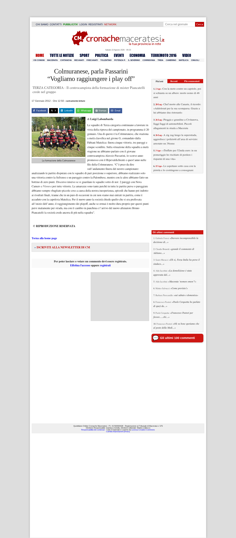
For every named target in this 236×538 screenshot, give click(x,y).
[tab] (159, 81)
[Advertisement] (120, 296)
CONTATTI (56, 24)
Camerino (171, 60)
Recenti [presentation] (174, 81)
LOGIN (83, 24)
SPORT (84, 55)
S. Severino (134, 60)
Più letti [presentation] (159, 81)
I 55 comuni (39, 60)
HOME (40, 55)
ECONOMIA (137, 55)
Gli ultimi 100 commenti (177, 338)
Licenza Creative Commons (143, 430)
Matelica (183, 60)
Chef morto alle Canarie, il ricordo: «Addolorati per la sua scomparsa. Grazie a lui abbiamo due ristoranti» (177, 108)
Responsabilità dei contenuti (93, 430)
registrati (105, 265)
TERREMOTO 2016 (164, 55)
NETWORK (110, 24)
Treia (160, 60)
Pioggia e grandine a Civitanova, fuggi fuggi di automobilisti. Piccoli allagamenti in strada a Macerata (176, 124)
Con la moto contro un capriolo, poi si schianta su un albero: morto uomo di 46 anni (177, 93)
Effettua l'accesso (80, 265)
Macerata (52, 60)
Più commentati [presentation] (192, 81)
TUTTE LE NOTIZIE (62, 55)
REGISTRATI (95, 24)
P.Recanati (92, 60)
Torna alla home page (44, 238)
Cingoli (195, 60)
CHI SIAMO (42, 24)
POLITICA (101, 55)
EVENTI (119, 55)
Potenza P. (119, 60)
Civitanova (66, 60)
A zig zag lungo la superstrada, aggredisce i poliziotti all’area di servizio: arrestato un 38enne (175, 139)
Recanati (79, 60)
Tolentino (106, 60)
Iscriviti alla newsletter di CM (62, 247)
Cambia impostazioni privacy (118, 431)
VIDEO (186, 55)
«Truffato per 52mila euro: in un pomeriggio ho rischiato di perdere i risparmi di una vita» (175, 154)
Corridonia (149, 60)
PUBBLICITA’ (70, 24)
